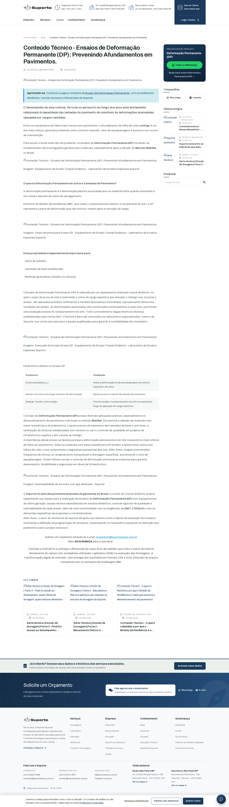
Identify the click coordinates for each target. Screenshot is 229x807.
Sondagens (75, 725)
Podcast (144, 736)
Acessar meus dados (190, 666)
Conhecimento (30, 37)
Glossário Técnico (149, 742)
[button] (190, 7)
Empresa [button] (28, 20)
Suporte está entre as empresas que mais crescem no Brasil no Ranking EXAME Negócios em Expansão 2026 (192, 146)
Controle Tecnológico (80, 748)
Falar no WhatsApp (186, 65)
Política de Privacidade (91, 803)
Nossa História (112, 731)
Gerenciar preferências (136, 801)
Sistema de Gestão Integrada (189, 742)
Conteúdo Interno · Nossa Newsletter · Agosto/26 (190, 128)
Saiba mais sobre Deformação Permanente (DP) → (185, 75)
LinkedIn (197, 97)
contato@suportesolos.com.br (73, 778)
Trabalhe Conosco (114, 748)
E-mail (202, 690)
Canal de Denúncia (184, 748)
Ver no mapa (139, 782)
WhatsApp (175, 97)
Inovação (109, 736)
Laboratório (75, 731)
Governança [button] (98, 20)
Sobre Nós (110, 725)
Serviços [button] (45, 20)
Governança (181, 736)
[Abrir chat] (221, 799)
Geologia (74, 736)
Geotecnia (75, 742)
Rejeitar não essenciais (166, 801)
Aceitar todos (193, 801)
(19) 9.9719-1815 (67, 775)
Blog (43, 37)
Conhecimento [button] (76, 20)
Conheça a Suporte (33, 748)
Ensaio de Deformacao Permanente (107, 93)
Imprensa (144, 731)
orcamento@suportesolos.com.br (116, 537)
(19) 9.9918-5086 (31, 775)
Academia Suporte (149, 748)
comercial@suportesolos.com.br (38, 778)
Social (178, 731)
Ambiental (180, 725)
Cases (60, 20)
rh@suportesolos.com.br (106, 775)
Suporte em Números (115, 742)
